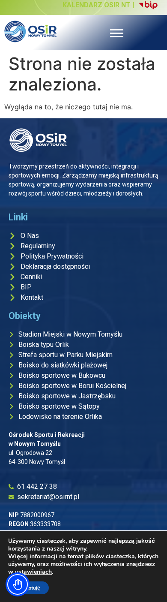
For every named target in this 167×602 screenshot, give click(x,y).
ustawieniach (33, 572)
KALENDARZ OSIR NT (97, 5)
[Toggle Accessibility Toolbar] (17, 584)
